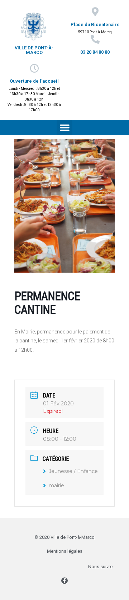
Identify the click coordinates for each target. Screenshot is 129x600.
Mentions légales (64, 551)
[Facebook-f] (64, 580)
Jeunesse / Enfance (73, 471)
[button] (64, 128)
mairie (56, 485)
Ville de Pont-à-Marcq (34, 50)
